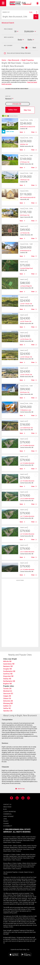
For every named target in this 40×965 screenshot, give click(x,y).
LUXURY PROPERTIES (9, 811)
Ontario (14, 837)
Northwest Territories (16, 840)
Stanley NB (7, 679)
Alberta (23, 837)
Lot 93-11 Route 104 (26, 303)
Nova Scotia (26, 840)
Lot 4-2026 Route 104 (26, 428)
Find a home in (7, 837)
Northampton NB (9, 681)
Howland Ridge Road (26, 268)
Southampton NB (9, 671)
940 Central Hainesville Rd (27, 197)
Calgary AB (7, 696)
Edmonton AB (8, 701)
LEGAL (5, 819)
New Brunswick (22, 838)
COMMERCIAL (7, 814)
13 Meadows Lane (25, 410)
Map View (27, 110)
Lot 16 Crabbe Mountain (27, 534)
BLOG (5, 809)
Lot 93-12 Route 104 (26, 374)
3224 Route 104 (24, 392)
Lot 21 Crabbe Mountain (27, 551)
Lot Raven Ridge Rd (26, 286)
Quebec (19, 837)
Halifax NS (7, 708)
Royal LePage (20, 3)
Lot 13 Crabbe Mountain (27, 445)
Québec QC (7, 706)
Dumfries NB (7, 674)
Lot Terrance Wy (24, 233)
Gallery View (12, 110)
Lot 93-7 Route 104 (25, 321)
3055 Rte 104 (24, 144)
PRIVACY (5, 821)
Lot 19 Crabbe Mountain (27, 481)
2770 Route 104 (24, 162)
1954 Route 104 (24, 180)
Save (21, 132)
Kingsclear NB (8, 676)
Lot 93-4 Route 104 (25, 339)
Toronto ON (7, 689)
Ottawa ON (7, 698)
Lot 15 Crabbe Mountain (27, 463)
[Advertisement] (20, 614)
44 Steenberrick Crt (25, 250)
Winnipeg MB (8, 703)
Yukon (13, 842)
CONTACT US (7, 804)
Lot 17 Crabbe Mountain (27, 516)
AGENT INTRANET (8, 816)
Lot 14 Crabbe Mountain (27, 569)
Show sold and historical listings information (17, 53)
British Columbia (30, 837)
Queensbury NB (8, 664)
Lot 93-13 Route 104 (26, 357)
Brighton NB (7, 684)
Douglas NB (7, 669)
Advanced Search (8, 23)
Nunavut (18, 842)
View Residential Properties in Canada (13, 872)
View (32, 132)
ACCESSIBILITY (7, 826)
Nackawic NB (8, 666)
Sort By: (8, 96)
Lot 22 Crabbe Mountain (27, 498)
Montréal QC (7, 691)
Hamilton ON (7, 711)
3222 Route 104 (24, 215)
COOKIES (6, 823)
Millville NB (7, 661)
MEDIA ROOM (7, 807)
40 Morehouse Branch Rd (27, 126)
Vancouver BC (8, 693)
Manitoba (5, 838)
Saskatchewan (13, 838)
